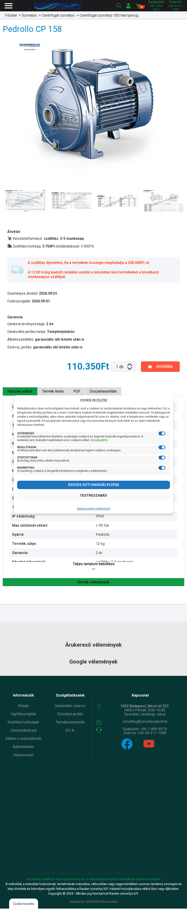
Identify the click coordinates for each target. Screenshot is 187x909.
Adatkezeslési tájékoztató (93, 508)
